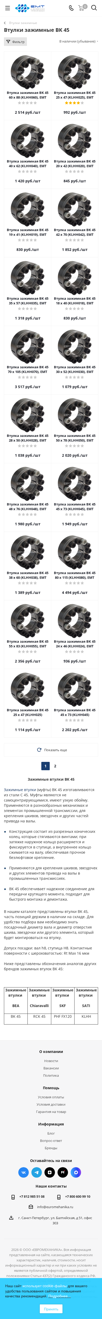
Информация (51, 1124)
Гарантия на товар (51, 1111)
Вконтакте (23, 1172)
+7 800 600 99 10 (77, 1196)
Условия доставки (51, 1104)
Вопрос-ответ (51, 1140)
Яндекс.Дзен (49, 1172)
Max (76, 1172)
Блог (51, 1133)
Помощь (51, 1087)
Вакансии (51, 1068)
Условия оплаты (51, 1097)
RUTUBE (63, 1172)
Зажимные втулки (20, 789)
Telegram (36, 1172)
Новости (51, 1060)
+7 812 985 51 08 (31, 1196)
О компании (51, 1051)
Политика (51, 1075)
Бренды (51, 1148)
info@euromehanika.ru (55, 1206)
